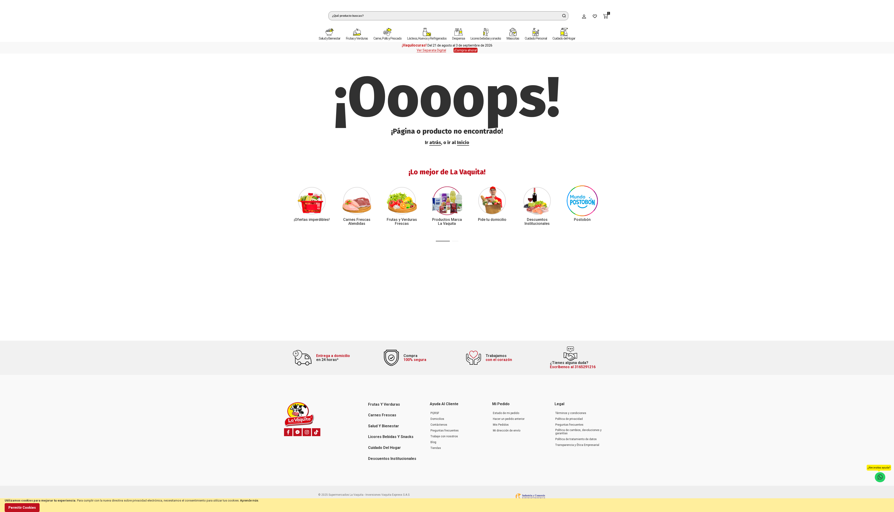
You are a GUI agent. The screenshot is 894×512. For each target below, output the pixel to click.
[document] (447, 505)
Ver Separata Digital (431, 47)
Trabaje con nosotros (444, 436)
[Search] (563, 14)
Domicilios (437, 419)
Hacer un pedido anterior (509, 419)
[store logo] (301, 15)
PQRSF (434, 413)
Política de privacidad (569, 419)
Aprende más (249, 500)
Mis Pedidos (501, 424)
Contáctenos (438, 424)
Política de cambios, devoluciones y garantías (578, 431)
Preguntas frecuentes (444, 430)
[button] (443, 238)
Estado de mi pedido (506, 413)
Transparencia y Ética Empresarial (577, 445)
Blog (433, 442)
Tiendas (435, 448)
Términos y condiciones (570, 413)
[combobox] (448, 14)
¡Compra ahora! (465, 47)
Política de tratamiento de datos (576, 439)
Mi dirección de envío (506, 430)
